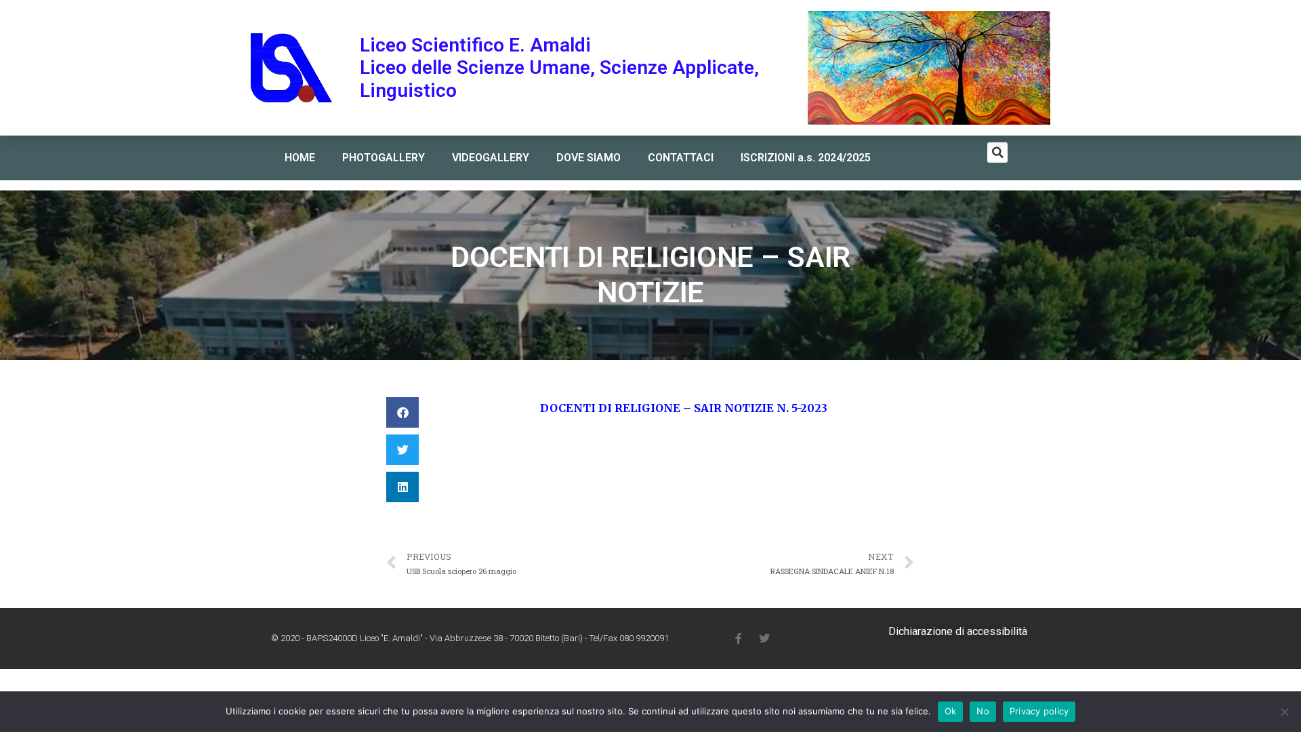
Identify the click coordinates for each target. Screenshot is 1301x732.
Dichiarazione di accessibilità (957, 631)
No (982, 711)
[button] (997, 152)
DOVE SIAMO (588, 157)
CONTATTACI (681, 157)
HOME (300, 157)
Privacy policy (1039, 711)
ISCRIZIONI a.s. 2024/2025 (806, 157)
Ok (951, 711)
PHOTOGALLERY (383, 157)
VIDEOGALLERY (490, 157)
